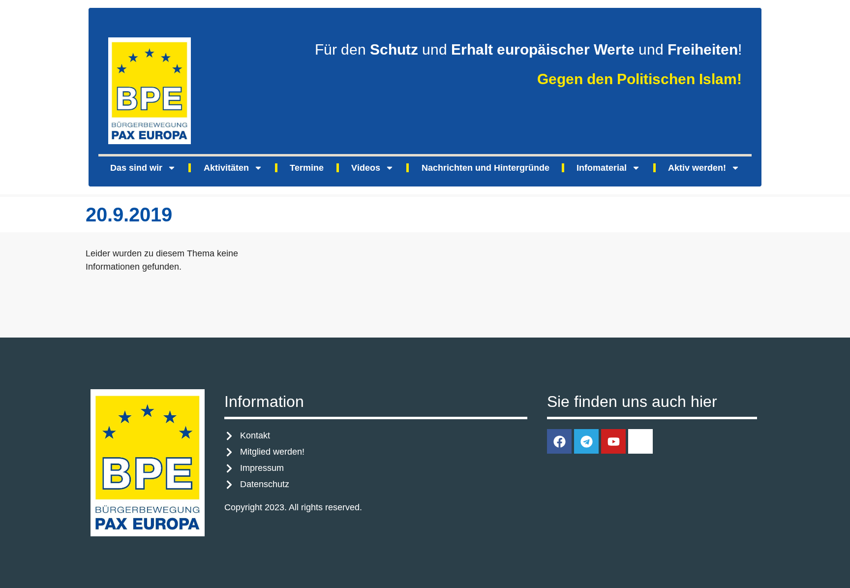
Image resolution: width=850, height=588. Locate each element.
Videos (365, 168)
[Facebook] (559, 441)
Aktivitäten (226, 168)
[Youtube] (613, 441)
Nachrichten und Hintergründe (485, 168)
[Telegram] (586, 441)
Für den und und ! (528, 49)
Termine (307, 168)
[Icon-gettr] (640, 441)
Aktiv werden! (697, 168)
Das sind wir (136, 168)
